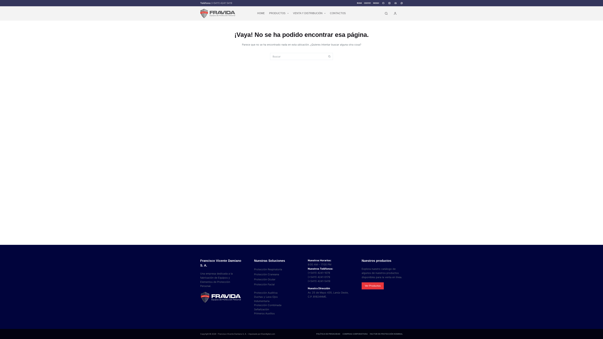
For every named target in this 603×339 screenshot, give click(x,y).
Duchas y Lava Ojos (266, 296)
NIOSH (376, 3)
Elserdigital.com (268, 334)
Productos (277, 13)
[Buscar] (386, 13)
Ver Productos (373, 285)
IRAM (359, 3)
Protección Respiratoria (268, 269)
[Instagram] (389, 3)
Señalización (261, 309)
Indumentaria (261, 301)
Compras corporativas (355, 334)
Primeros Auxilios (264, 313)
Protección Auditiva (265, 292)
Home (261, 13)
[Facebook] (383, 3)
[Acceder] (395, 13)
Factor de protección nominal (386, 334)
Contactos (338, 13)
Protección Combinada (267, 305)
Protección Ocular (264, 279)
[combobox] (298, 56)
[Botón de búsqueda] (329, 56)
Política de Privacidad (328, 334)
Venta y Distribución (308, 13)
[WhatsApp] (402, 3)
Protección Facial (264, 284)
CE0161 (367, 3)
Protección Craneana (266, 274)
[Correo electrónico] (395, 3)
